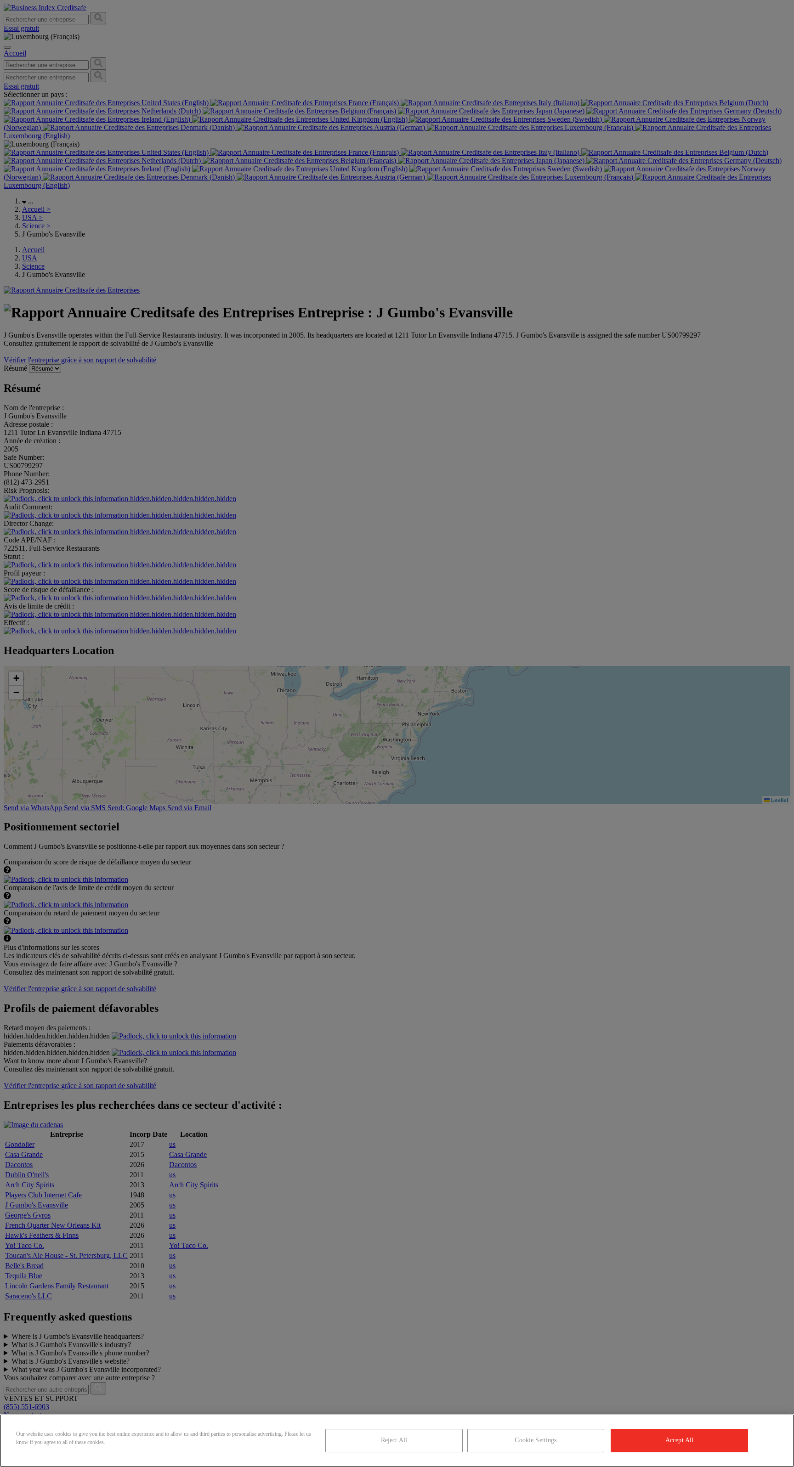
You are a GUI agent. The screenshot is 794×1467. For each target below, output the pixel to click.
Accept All (679, 1440)
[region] (397, 1440)
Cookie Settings (535, 1440)
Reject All (394, 1440)
